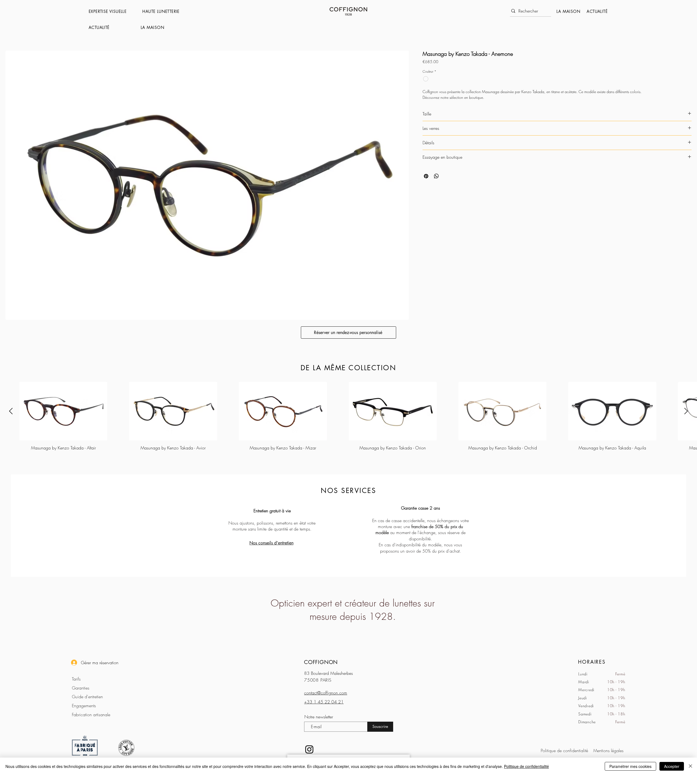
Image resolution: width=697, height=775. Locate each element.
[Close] (690, 766)
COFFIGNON (321, 662)
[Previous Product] (10, 411)
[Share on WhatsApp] (436, 176)
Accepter (671, 766)
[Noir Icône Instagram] (309, 749)
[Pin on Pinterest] (426, 176)
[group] (348, 416)
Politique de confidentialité (526, 766)
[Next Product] (686, 411)
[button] (113, 11)
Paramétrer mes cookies (630, 766)
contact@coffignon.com (325, 693)
